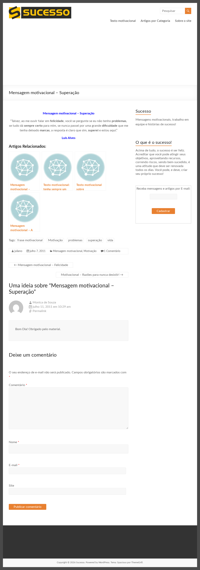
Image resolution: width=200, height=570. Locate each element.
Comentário (18, 385)
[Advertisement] (100, 56)
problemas (75, 240)
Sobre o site (183, 20)
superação (95, 240)
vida (110, 240)
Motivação (55, 240)
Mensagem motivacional (67, 251)
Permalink (39, 311)
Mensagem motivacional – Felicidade (41, 265)
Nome (14, 442)
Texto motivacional (123, 20)
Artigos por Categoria (155, 20)
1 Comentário (112, 251)
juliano (18, 251)
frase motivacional (30, 240)
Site (11, 485)
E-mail (14, 465)
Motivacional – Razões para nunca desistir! (92, 274)
